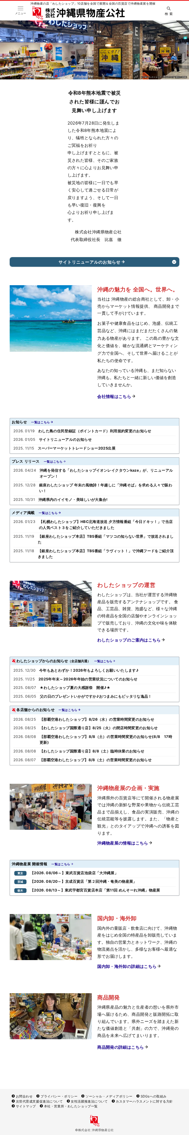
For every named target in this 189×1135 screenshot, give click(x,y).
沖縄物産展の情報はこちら (122, 843)
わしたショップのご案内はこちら (129, 640)
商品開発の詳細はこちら (120, 1047)
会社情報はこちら (114, 396)
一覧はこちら (40, 422)
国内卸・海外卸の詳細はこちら (127, 966)
